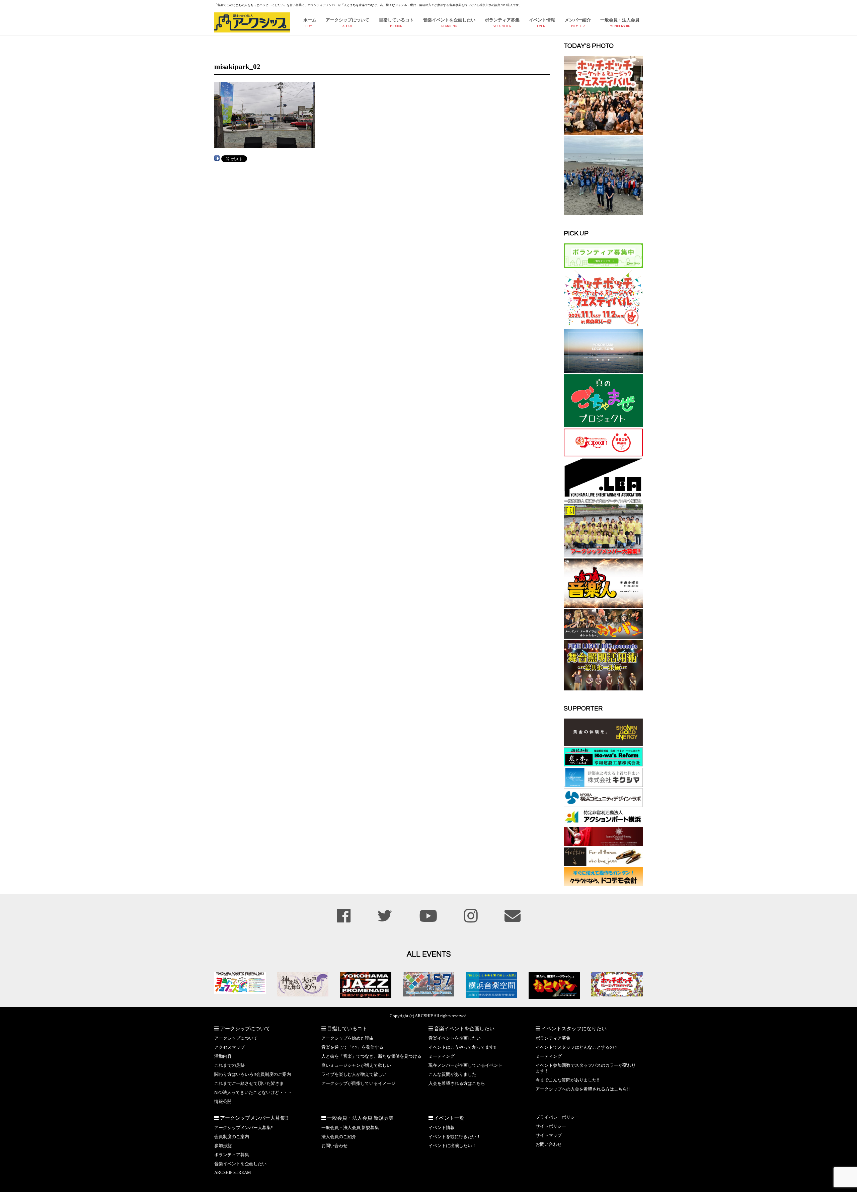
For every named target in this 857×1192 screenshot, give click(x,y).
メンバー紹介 (578, 20)
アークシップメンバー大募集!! (244, 1127)
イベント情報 (542, 20)
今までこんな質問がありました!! (567, 1080)
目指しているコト (396, 20)
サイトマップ (549, 1135)
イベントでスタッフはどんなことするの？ (577, 1047)
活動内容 (223, 1056)
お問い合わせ (334, 1145)
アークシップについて (347, 20)
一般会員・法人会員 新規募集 (350, 1127)
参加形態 (223, 1145)
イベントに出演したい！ (452, 1145)
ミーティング (441, 1056)
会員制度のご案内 (231, 1136)
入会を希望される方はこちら (456, 1083)
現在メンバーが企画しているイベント (465, 1065)
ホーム (309, 20)
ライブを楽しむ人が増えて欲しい (354, 1074)
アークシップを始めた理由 (347, 1038)
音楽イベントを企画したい (449, 20)
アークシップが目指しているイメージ (358, 1083)
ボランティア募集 (502, 20)
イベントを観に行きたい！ (454, 1136)
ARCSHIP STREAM (232, 1172)
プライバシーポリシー (557, 1117)
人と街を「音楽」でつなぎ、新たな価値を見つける (371, 1056)
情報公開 (223, 1101)
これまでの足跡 (229, 1065)
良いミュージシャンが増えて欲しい (356, 1065)
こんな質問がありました (452, 1074)
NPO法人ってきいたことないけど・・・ (253, 1092)
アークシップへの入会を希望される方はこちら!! (583, 1089)
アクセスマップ (229, 1047)
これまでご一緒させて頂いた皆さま (249, 1083)
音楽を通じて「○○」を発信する (352, 1047)
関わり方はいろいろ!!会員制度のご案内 (252, 1074)
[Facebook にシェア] (217, 158)
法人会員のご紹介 (338, 1136)
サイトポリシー (551, 1126)
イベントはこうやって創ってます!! (462, 1047)
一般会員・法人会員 (619, 20)
